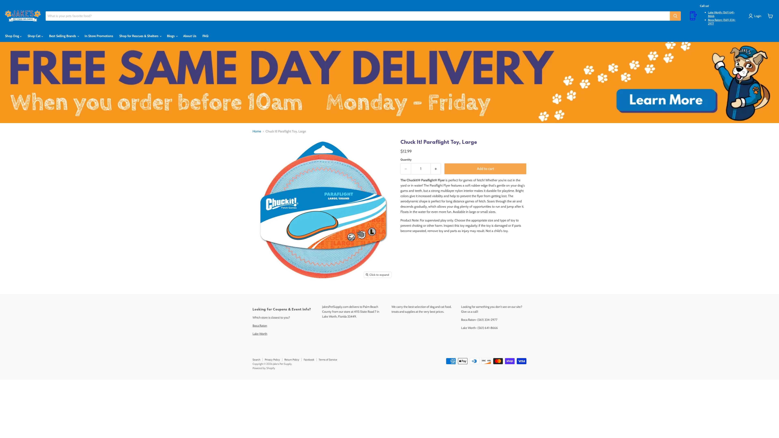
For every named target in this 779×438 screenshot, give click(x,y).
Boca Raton (260, 325)
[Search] (675, 16)
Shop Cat (34, 36)
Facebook (309, 359)
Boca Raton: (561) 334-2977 (722, 21)
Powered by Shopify (264, 368)
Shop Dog (12, 36)
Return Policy (291, 359)
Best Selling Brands (63, 36)
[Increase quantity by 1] (436, 168)
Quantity (406, 159)
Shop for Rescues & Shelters (139, 36)
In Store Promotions (99, 36)
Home (257, 131)
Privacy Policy (272, 359)
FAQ (205, 36)
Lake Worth (260, 334)
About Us (189, 36)
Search (256, 359)
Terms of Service (328, 359)
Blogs (171, 36)
